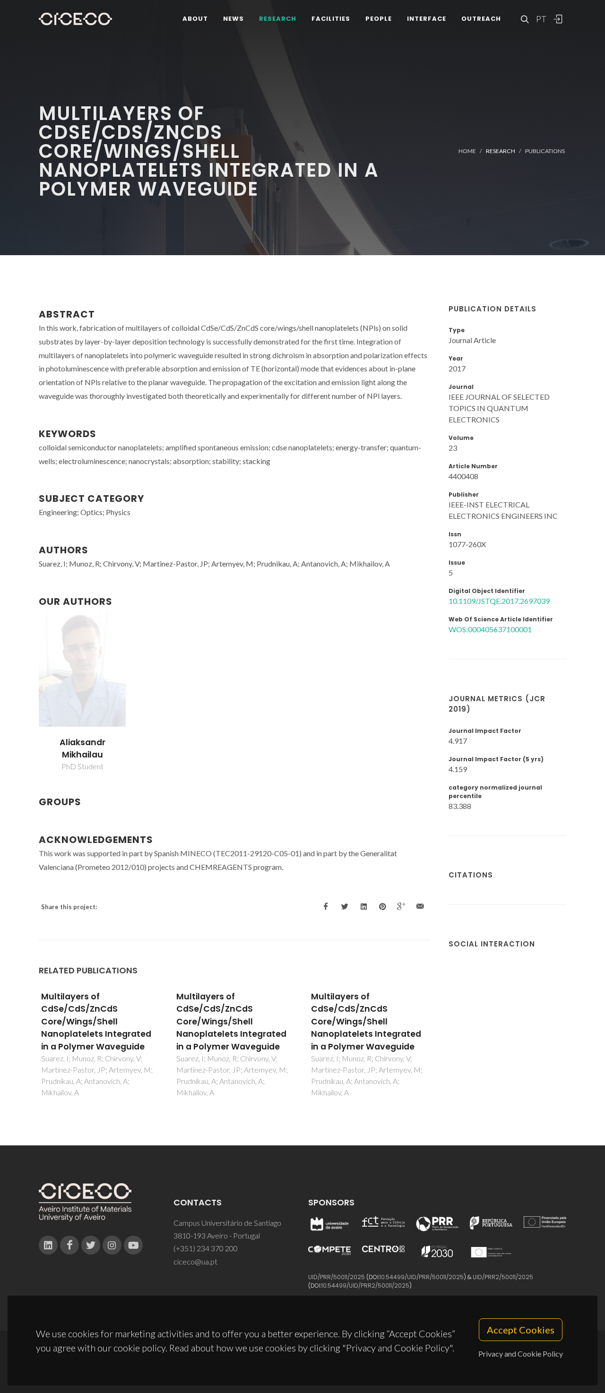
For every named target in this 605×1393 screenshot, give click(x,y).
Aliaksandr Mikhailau (82, 748)
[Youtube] (133, 1245)
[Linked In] (48, 1245)
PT (540, 19)
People (378, 18)
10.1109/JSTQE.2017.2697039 (499, 600)
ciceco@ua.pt (195, 1261)
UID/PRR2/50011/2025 (503, 1277)
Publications (545, 151)
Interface (426, 18)
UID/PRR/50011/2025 (336, 1277)
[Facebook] (69, 1245)
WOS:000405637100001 (490, 629)
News (233, 18)
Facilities (330, 18)
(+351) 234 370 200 (205, 1248)
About (195, 18)
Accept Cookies (520, 1329)
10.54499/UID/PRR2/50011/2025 (365, 1285)
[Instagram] (112, 1245)
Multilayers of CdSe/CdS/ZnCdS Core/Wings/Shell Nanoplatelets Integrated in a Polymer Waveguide (96, 1021)
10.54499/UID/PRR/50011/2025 (422, 1277)
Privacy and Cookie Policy (520, 1353)
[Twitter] (90, 1245)
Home (467, 151)
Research (277, 18)
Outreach (481, 18)
